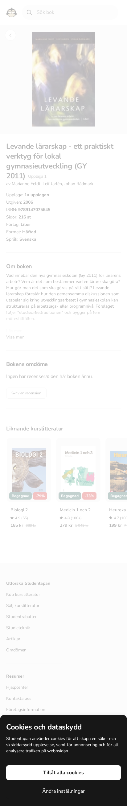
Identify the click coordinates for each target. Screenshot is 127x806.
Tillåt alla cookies (63, 772)
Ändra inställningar (63, 791)
